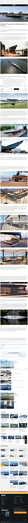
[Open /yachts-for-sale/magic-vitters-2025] (7, 397)
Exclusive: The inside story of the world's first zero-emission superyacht (19, 380)
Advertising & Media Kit (4, 498)
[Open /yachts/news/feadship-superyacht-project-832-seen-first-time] (14, 425)
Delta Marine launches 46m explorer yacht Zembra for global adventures (4, 430)
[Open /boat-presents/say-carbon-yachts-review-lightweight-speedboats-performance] (3, 456)
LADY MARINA (12, 476)
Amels (2, 468)
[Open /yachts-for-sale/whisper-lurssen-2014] (14, 482)
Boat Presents (16, 503)
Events (21, 498)
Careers (2, 501)
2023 (6, 167)
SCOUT (20, 485)
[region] (14, 84)
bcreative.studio (22, 502)
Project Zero (16, 361)
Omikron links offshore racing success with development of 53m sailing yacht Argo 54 (22, 430)
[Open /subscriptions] (6, 514)
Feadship (11, 477)
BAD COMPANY (3, 476)
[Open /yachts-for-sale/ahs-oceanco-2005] (23, 464)
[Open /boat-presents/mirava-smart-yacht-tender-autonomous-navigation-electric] (12, 450)
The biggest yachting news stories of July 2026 (16, 373)
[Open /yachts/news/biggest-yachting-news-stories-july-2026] (5, 373)
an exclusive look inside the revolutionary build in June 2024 (16, 342)
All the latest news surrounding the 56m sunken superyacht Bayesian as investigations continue (18, 441)
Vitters (1, 29)
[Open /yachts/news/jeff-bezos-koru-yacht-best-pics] (4, 437)
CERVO (15, 401)
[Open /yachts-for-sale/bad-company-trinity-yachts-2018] (5, 473)
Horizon (11, 468)
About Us (2, 499)
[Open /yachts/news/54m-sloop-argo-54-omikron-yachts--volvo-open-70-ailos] (23, 425)
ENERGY (20, 476)
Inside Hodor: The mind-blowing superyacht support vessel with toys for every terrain (10, 441)
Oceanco (20, 468)
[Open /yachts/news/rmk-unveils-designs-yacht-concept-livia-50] (14, 416)
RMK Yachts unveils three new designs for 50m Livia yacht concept (13, 420)
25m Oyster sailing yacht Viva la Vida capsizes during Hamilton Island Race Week (4, 420)
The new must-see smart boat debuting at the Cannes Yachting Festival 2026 (16, 450)
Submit (22, 355)
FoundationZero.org (6, 158)
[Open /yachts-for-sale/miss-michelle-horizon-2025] (14, 464)
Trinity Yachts (3, 477)
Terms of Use (3, 502)
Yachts (15, 498)
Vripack (23, 36)
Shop (20, 500)
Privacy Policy (3, 504)
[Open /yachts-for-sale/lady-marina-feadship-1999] (14, 473)
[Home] (14, 5)
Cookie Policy (3, 503)
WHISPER (12, 485)
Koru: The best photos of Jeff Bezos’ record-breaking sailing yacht (4, 440)
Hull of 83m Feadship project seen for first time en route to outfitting (13, 429)
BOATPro (5, 344)
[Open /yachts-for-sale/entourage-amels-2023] (5, 464)
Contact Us (2, 500)
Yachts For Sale (16, 499)
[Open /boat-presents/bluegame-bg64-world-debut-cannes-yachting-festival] (21, 456)
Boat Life (15, 502)
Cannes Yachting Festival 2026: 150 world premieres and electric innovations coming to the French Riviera (25, 450)
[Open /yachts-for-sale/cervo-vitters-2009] (7, 405)
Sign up (20, 512)
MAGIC (15, 393)
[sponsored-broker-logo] (2, 475)
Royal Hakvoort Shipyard (22, 486)
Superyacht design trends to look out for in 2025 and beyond (17, 387)
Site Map (21, 501)
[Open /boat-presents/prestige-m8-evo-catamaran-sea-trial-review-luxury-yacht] (3, 450)
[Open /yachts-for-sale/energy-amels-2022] (23, 473)
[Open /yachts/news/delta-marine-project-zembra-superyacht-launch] (5, 425)
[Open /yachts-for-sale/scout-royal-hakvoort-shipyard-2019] (23, 482)
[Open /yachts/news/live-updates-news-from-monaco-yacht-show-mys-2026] (23, 416)
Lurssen (11, 486)
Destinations (15, 501)
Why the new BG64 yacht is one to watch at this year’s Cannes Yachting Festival (25, 455)
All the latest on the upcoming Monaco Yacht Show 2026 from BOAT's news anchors (22, 420)
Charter (15, 500)
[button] (26, 14)
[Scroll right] (26, 440)
